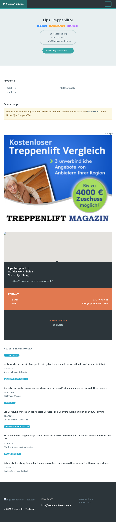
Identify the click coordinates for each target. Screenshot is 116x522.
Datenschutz (86, 499)
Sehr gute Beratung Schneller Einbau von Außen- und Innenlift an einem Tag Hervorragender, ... (56, 463)
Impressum (85, 502)
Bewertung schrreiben (57, 50)
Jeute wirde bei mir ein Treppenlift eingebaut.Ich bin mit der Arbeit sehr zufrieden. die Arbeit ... (56, 364)
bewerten (92, 112)
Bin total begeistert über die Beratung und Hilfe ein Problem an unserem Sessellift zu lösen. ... (55, 388)
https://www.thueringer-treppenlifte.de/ (32, 281)
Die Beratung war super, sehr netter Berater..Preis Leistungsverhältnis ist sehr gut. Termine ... (55, 412)
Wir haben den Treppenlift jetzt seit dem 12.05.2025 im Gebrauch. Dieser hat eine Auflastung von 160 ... (57, 437)
